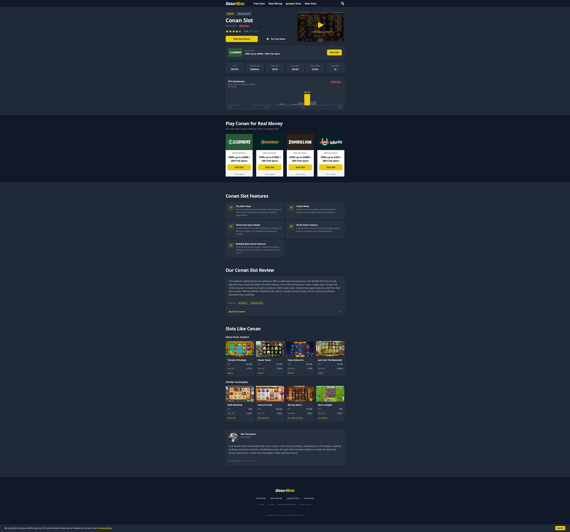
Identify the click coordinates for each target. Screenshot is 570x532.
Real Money (275, 3)
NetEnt (230, 13)
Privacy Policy (305, 504)
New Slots (310, 3)
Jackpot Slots (293, 3)
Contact (271, 504)
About (261, 504)
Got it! (560, 528)
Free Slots (259, 3)
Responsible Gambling (287, 504)
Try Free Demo (278, 38)
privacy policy (105, 528)
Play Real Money (241, 38)
